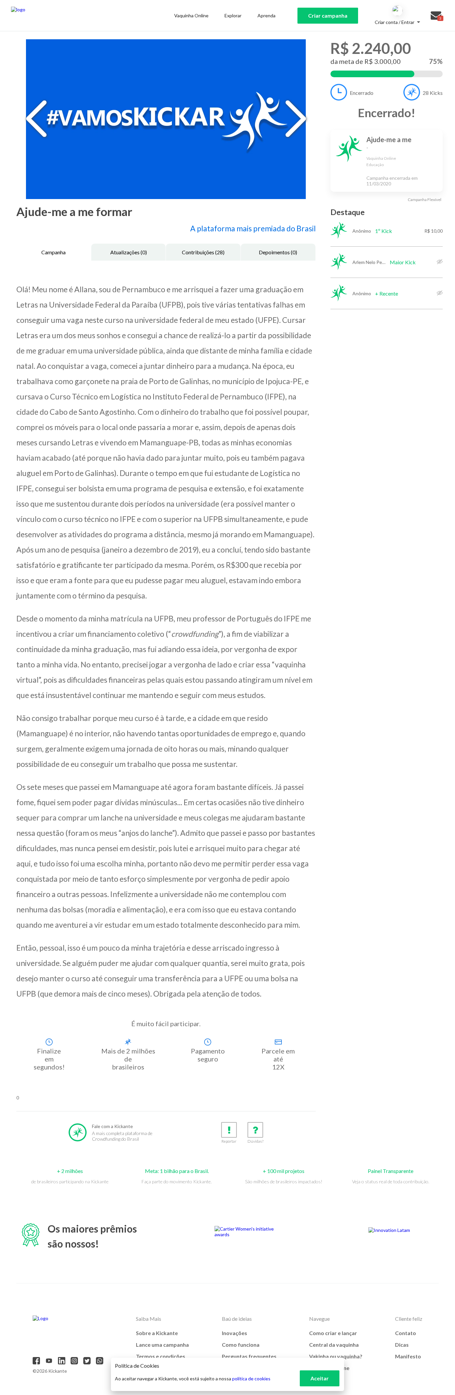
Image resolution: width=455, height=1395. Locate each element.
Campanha (53, 252)
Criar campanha (327, 15)
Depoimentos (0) (278, 252)
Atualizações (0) (128, 252)
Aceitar (319, 1378)
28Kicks (433, 93)
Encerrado (361, 93)
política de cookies (251, 1378)
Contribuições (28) (203, 252)
